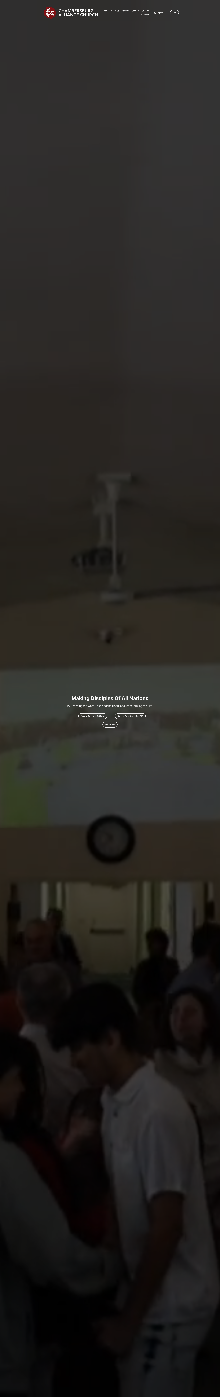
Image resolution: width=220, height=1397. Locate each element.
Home (106, 11)
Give (174, 13)
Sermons (125, 11)
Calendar (145, 11)
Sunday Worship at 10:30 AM (130, 716)
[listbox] (160, 13)
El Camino (145, 14)
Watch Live (110, 724)
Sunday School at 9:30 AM (92, 716)
